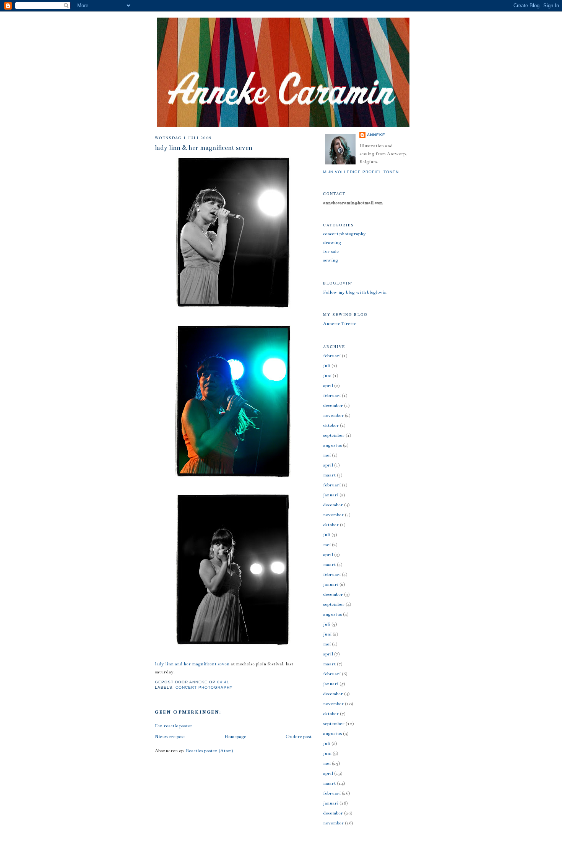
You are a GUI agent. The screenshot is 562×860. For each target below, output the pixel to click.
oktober (331, 425)
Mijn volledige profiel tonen (361, 172)
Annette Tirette (339, 323)
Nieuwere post (170, 736)
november (333, 415)
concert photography (204, 687)
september (333, 435)
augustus (332, 445)
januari (330, 494)
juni (327, 375)
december (333, 405)
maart (329, 475)
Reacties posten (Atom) (209, 750)
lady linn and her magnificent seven (192, 664)
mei (327, 455)
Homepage (235, 736)
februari (332, 355)
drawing (332, 242)
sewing (330, 260)
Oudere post (299, 736)
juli (326, 365)
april (328, 385)
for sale (331, 251)
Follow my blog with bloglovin (355, 292)
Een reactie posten (174, 725)
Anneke (376, 135)
